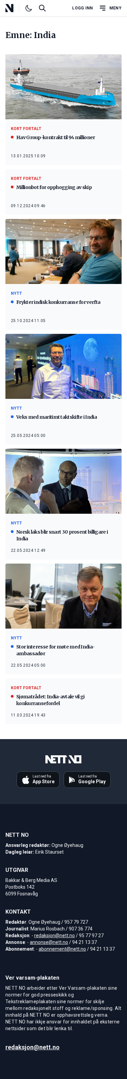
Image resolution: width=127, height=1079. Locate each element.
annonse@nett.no (49, 942)
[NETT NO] (15, 8)
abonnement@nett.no (62, 949)
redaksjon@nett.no (54, 935)
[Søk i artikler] (42, 8)
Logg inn (82, 8)
